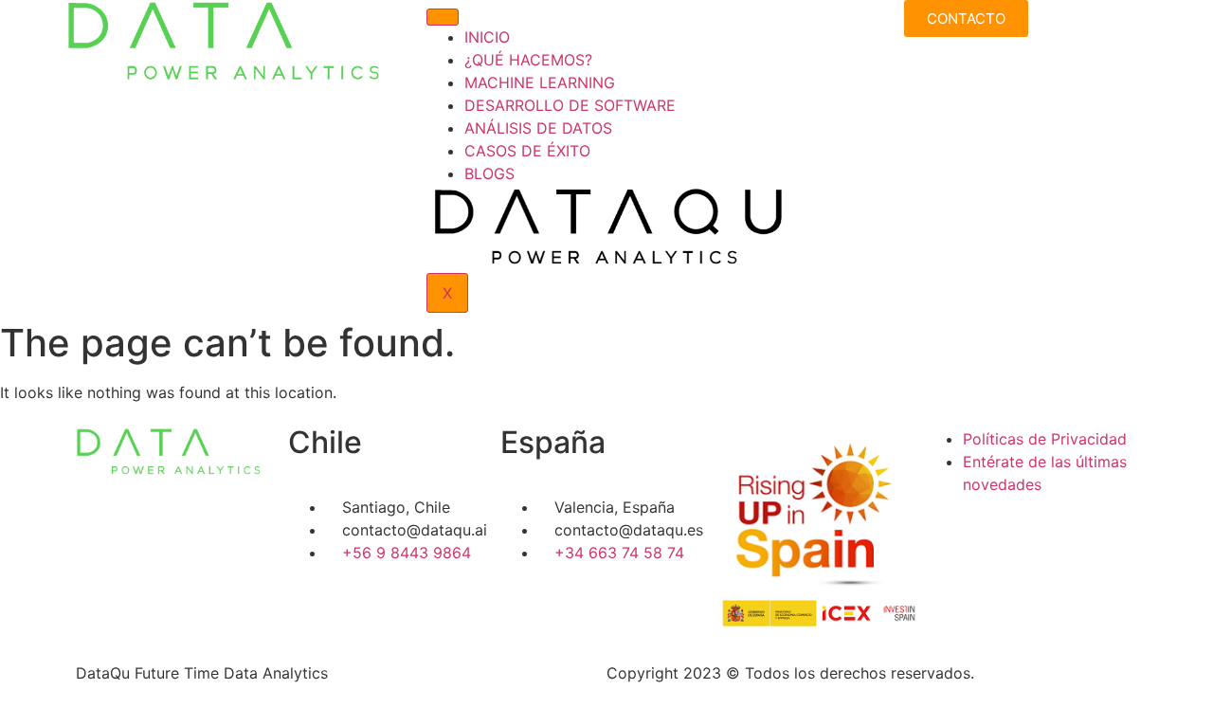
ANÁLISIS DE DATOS (538, 127)
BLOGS (489, 173)
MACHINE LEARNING (539, 82)
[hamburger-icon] (442, 17)
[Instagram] (1000, 538)
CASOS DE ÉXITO (527, 150)
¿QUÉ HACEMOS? (528, 59)
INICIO (487, 36)
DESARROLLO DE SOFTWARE (570, 105)
